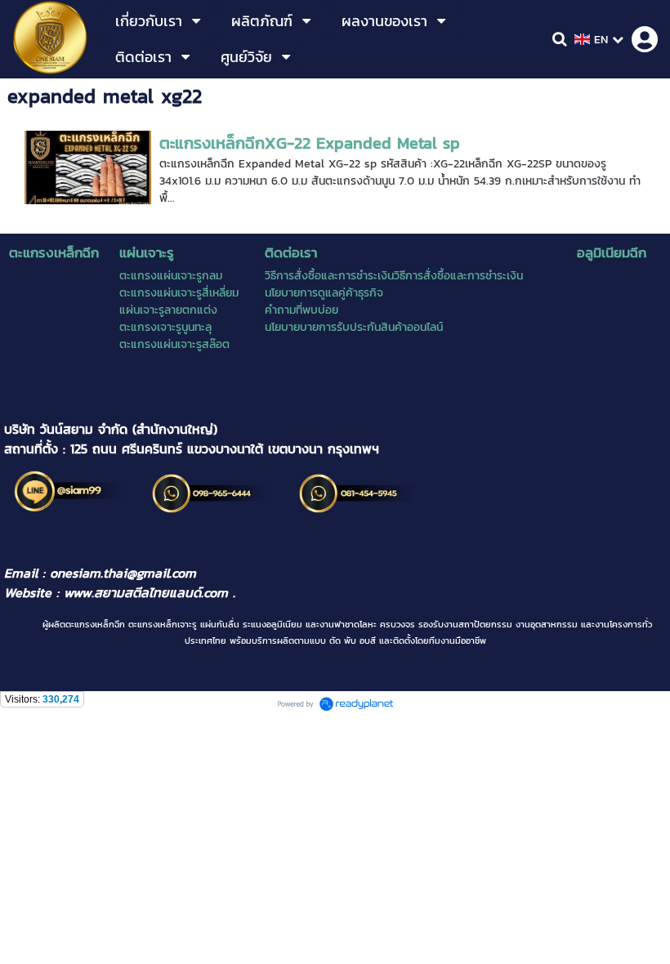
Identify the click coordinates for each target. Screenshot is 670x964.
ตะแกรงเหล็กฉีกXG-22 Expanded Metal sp (309, 143)
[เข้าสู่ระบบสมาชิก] (645, 39)
